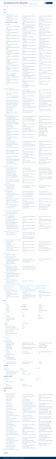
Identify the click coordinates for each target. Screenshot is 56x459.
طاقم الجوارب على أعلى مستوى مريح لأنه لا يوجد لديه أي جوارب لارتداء (28, 425)
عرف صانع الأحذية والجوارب (8, 190)
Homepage (50, 3)
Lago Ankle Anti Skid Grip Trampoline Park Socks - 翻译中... (29, 23)
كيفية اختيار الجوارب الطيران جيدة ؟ (27, 415)
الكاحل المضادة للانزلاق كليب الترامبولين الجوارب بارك (28, 55)
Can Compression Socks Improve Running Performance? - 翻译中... (28, 446)
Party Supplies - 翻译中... (8, 341)
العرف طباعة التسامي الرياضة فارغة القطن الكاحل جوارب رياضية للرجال (28, 297)
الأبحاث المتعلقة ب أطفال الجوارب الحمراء (11, 225)
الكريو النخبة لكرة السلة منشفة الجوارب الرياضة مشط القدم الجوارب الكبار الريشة (45, 102)
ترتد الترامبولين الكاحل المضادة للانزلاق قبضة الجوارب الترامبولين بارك (12, 63)
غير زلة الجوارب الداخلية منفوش (10, 169)
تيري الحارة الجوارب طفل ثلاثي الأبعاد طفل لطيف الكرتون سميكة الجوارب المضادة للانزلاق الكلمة (12, 227)
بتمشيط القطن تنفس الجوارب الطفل (10, 223)
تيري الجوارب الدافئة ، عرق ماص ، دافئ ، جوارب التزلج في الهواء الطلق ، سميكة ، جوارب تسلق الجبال (12, 97)
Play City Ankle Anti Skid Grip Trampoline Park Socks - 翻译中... (12, 60)
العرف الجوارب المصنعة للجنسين (9, 272)
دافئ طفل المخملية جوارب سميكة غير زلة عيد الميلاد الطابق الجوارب (45, 179)
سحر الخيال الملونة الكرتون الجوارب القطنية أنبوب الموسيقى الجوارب (12, 157)
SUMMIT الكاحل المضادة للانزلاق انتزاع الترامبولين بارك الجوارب (45, 54)
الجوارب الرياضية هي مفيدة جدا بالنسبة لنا (27, 394)
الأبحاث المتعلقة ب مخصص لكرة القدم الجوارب (12, 100)
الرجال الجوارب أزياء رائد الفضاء (26, 160)
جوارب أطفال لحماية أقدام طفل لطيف (27, 427)
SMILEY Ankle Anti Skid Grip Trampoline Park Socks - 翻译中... (45, 26)
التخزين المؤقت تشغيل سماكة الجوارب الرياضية (12, 204)
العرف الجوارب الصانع (7, 264)
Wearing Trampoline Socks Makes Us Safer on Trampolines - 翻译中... (45, 429)
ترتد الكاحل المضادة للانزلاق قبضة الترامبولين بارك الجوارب (12, 57)
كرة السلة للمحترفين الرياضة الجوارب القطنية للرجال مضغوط (28, 199)
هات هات (39, 315)
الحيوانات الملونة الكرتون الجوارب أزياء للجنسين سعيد (12, 148)
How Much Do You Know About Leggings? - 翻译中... (45, 432)
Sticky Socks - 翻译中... (42, 134)
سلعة (5, 300)
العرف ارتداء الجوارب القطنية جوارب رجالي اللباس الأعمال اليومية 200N (45, 245)
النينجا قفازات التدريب (9, 353)
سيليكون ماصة (8, 307)
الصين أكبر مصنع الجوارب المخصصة (10, 381)
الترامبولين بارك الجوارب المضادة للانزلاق (44, 30)
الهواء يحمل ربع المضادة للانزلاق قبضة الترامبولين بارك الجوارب (28, 43)
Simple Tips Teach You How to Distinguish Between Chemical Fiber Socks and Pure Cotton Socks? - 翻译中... (29, 442)
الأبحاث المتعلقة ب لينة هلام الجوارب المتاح (11, 213)
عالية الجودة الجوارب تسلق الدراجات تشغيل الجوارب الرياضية (29, 94)
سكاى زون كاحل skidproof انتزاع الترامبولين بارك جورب (45, 51)
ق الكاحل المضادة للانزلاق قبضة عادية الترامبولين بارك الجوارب (45, 68)
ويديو (36, 380)
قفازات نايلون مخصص (25, 351)
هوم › (5, 9)
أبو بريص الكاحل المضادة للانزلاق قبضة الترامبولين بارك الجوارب (28, 20)
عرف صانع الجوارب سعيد (8, 140)
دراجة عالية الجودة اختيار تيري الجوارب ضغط (11, 206)
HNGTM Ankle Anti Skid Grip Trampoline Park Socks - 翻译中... (12, 69)
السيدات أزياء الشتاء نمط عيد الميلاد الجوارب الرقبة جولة (28, 147)
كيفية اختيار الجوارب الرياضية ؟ (10, 430)
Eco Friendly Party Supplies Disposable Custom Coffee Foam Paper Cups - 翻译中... (29, 348)
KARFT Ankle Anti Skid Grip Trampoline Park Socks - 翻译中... (12, 80)
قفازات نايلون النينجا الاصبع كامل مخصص (27, 353)
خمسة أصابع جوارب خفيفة (9, 191)
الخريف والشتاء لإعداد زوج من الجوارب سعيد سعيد (28, 406)
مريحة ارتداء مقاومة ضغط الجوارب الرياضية (28, 201)
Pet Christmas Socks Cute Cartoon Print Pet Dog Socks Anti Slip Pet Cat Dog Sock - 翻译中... (12, 274)
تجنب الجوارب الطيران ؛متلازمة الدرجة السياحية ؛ (12, 440)
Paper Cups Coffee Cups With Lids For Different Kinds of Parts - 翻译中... (45, 344)
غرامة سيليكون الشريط (25, 308)
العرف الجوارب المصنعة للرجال (9, 257)
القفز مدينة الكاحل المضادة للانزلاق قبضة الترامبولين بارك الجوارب (45, 17)
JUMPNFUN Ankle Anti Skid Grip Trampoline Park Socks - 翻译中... (28, 70)
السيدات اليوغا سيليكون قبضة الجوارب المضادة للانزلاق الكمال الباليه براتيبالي (28, 127)
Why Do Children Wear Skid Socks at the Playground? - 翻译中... (44, 404)
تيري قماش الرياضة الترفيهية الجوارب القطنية (12, 103)
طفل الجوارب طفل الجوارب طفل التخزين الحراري (45, 219)
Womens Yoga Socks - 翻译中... (43, 135)
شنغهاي (23, 372)
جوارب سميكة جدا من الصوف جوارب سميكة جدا (28, 266)
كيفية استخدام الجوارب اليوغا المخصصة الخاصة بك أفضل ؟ (28, 413)
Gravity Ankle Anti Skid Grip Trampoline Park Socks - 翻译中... (28, 29)
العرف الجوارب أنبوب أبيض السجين (10, 263)
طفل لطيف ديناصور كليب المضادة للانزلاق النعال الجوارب (45, 217)
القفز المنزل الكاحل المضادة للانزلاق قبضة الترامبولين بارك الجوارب (44, 29)
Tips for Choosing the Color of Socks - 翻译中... (45, 422)
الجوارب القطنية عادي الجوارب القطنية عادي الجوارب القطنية (29, 163)
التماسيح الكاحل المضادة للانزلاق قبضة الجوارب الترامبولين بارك (12, 33)
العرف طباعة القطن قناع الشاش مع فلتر (11, 363)
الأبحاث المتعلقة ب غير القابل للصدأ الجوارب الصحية (29, 185)
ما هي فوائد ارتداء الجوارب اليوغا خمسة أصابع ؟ (12, 433)
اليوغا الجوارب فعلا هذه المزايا (26, 400)
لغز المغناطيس (8, 310)
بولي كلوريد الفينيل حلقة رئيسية (43, 310)
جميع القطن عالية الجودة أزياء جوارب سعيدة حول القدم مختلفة (28, 96)
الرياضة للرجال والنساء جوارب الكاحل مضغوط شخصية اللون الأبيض (45, 98)
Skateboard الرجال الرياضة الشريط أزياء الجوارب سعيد (12, 154)
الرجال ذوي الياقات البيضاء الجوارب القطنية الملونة (12, 250)
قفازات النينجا (6, 350)
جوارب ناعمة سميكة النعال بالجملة (10, 172)
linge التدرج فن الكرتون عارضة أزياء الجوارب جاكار (45, 153)
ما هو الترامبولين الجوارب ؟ (9, 412)
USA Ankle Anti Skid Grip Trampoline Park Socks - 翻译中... (12, 48)
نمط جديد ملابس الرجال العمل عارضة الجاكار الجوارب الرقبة (28, 251)
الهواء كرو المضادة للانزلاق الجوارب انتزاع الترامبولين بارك (29, 61)
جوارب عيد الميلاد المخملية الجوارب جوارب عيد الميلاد (28, 178)
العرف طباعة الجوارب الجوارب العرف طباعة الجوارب (44, 296)
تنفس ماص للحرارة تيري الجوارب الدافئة (11, 106)
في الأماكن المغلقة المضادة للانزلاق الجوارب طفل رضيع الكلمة (28, 217)
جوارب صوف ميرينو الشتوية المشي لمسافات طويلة (29, 106)
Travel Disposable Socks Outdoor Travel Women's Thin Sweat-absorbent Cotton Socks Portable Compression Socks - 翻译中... (12, 269)
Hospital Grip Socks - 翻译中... (26, 187)
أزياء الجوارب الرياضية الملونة (42, 163)
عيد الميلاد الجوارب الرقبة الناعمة (26, 169)
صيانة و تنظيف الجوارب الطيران (26, 409)
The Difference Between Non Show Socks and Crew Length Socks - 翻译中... (45, 435)
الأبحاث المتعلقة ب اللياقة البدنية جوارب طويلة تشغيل (45, 91)
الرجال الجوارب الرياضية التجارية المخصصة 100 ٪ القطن (28, 242)
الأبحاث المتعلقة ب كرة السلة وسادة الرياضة (11, 104)
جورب (5, 12)
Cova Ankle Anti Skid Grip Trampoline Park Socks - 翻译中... (29, 64)
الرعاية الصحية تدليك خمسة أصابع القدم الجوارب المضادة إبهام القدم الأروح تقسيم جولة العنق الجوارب (45, 194)
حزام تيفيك (5, 337)
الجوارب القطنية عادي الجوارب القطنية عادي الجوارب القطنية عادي (45, 148)
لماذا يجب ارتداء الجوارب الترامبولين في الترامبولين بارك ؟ (12, 435)
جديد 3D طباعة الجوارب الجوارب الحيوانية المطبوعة (29, 295)
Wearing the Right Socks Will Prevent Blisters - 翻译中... (45, 398)
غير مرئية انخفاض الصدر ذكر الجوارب (11, 232)
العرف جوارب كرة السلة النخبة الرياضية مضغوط (12, 101)
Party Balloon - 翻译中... (9, 347)
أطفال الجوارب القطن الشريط (10, 220)
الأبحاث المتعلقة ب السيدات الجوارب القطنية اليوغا (45, 126)
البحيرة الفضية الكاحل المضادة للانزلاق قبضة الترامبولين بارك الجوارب (44, 42)
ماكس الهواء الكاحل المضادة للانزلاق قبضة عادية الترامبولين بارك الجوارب (12, 51)
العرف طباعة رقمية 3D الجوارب (26, 293)
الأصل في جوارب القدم (9, 403)
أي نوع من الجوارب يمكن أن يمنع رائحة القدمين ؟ (28, 418)
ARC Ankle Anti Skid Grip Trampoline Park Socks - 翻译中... (29, 52)
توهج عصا (7, 304)
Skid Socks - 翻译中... (42, 132)
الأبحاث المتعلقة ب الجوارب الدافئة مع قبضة (28, 182)
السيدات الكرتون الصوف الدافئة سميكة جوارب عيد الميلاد (28, 150)
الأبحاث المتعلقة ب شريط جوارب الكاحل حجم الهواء (29, 269)
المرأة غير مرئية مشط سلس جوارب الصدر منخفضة (12, 283)
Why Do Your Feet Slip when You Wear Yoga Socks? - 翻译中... (28, 432)
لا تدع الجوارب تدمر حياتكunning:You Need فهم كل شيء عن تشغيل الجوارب (12, 422)
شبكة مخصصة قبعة (40, 318)
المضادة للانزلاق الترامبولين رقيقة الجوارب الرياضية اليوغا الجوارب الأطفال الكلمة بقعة (28, 31)
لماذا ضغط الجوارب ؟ (8, 400)
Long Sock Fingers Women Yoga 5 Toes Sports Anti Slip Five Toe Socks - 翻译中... (12, 120)
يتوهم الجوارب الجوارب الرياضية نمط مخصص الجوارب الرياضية (28, 248)
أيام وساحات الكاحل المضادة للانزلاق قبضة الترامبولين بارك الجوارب (44, 45)
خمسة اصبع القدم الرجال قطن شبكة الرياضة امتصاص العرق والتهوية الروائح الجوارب (28, 195)
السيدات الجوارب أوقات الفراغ (10, 245)
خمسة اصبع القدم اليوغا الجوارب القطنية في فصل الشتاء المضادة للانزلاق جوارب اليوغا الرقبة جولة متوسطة (28, 121)
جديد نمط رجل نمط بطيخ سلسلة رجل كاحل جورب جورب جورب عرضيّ (45, 260)
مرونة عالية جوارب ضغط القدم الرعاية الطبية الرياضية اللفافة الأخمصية (28, 204)
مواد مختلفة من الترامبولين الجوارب (10, 396)
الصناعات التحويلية (8, 388)
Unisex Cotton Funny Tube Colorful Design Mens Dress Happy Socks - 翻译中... (13, 151)
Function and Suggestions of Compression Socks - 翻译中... (45, 395)
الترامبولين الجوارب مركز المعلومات (9, 393)
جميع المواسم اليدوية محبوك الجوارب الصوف (12, 175)
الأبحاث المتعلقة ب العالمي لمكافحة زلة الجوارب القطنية (45, 117)
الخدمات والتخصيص (8, 376)
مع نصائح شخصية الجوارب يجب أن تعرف (11, 418)
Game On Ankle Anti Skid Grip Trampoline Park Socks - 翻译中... (12, 54)
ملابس (5, 313)
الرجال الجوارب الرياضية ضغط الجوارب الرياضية (12, 198)
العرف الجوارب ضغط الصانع (8, 197)
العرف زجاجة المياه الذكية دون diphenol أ (10, 327)
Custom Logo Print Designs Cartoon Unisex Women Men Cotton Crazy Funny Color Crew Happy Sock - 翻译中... (12, 144)
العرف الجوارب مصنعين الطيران (9, 184)
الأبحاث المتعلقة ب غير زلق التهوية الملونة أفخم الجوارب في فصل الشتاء (28, 175)
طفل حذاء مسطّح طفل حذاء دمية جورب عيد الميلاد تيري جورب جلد (28, 220)
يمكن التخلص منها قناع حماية (26, 363)
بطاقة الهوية (7, 335)
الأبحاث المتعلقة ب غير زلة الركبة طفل (44, 228)
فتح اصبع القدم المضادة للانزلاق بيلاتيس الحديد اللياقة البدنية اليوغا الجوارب (12, 132)
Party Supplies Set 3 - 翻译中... (10, 344)
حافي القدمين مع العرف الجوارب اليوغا (27, 403)
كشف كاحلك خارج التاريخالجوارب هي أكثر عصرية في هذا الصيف (12, 416)
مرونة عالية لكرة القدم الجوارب (10, 107)
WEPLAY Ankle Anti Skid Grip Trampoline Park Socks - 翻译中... (45, 48)
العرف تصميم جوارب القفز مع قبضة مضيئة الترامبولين (44, 82)
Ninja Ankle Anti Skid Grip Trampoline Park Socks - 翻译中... (13, 42)
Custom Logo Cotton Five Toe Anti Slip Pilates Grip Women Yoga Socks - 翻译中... (12, 117)
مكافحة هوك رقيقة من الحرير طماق (10, 254)
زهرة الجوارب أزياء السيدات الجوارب (43, 157)
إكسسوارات (6, 322)
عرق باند (40, 304)
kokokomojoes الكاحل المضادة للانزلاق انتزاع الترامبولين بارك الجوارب (45, 33)
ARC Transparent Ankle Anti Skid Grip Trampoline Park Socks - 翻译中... (11, 75)
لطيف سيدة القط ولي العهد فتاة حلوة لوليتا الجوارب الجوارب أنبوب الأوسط (45, 145)
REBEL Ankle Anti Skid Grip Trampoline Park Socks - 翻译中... (28, 82)
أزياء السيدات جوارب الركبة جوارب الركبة (11, 266)
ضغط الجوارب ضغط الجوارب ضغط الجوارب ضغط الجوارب (45, 199)
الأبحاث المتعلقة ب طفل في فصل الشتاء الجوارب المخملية (45, 175)
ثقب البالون (40, 307)
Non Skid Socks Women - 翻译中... (43, 131)
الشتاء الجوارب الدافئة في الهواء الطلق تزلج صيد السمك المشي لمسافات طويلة (28, 104)
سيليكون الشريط (23, 306)
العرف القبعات (40, 317)
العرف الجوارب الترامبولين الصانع (9, 14)
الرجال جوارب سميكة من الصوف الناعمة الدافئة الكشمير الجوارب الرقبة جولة (28, 261)
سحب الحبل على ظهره (25, 323)
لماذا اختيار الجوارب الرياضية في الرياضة (11, 409)
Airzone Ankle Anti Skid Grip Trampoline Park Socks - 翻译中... (12, 30)
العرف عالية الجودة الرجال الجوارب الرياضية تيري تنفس (28, 108)
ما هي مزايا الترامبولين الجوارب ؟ (10, 437)
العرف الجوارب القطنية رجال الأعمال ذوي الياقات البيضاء (28, 245)
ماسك (5, 360)
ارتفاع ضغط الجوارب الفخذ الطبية (43, 207)
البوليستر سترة (8, 316)
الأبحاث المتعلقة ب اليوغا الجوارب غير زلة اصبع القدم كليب (29, 132)
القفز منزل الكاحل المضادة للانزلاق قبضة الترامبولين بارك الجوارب (45, 23)
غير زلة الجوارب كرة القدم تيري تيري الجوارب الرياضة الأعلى (12, 113)
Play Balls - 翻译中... (7, 356)
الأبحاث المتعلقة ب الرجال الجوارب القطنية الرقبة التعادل (12, 297)
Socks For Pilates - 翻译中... (10, 126)
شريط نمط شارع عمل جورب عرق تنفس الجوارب (45, 110)
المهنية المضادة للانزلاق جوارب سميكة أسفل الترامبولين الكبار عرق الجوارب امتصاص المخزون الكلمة (45, 78)
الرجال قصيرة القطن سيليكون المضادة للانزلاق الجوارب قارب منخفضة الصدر (12, 282)
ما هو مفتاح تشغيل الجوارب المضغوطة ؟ (11, 425)
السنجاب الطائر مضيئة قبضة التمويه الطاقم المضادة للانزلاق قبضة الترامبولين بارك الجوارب (28, 26)
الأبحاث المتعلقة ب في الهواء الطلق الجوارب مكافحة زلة (13, 91)
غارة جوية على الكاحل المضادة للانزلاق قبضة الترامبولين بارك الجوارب (11, 20)
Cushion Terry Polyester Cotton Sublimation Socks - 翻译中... (12, 294)
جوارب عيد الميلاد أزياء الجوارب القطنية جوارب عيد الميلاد (12, 164)
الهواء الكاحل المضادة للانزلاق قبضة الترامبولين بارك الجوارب (29, 49)
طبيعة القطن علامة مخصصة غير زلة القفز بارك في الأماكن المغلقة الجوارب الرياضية (45, 71)
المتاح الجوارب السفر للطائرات (10, 188)
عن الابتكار (6, 365)
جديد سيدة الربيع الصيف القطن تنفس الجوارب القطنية (45, 151)
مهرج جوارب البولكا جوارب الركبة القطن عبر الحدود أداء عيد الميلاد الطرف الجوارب (12, 161)
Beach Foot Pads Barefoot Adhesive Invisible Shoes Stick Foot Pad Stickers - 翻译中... (28, 238)
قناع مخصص (40, 363)
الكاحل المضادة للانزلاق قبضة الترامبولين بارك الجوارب (45, 60)
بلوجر (5, 390)
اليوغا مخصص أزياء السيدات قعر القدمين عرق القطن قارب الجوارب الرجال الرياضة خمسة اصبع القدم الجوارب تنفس (45, 124)
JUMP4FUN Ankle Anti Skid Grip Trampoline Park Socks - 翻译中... (29, 58)
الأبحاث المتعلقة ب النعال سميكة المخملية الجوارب (45, 172)
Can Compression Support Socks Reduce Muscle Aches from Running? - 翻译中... (44, 425)
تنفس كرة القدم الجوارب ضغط (10, 207)
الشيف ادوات (7, 320)
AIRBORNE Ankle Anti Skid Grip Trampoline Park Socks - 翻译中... (29, 40)
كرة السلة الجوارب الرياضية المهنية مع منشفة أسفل (45, 100)
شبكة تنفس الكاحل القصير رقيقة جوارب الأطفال (12, 222)
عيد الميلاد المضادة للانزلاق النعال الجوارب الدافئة (45, 169)
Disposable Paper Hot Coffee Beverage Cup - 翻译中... (29, 345)
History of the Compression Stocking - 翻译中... (45, 421)
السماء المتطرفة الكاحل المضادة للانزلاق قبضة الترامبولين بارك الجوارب (45, 57)
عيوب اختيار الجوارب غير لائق (9, 427)
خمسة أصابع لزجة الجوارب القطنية (43, 191)
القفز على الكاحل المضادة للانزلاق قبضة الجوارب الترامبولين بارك (45, 63)
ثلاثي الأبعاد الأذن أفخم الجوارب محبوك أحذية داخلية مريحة (29, 172)
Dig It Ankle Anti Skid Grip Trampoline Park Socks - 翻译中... (13, 36)
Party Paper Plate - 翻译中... (43, 347)
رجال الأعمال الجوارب (9, 244)
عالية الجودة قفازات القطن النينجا (10, 354)
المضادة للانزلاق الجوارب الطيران (10, 185)
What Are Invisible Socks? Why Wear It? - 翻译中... (28, 435)
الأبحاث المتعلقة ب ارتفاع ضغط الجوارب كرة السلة (28, 91)
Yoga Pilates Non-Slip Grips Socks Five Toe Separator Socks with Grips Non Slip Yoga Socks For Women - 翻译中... (12, 124)
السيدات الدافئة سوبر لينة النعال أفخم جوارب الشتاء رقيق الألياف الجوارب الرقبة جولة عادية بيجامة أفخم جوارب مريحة (12, 181)
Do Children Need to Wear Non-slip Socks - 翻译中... (45, 401)
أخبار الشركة (22, 369)
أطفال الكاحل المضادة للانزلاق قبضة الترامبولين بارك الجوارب (12, 27)
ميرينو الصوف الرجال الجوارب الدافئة (43, 247)
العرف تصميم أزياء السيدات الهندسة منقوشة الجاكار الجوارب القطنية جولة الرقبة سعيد (29, 142)
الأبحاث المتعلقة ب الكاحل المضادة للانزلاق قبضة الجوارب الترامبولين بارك (12, 17)
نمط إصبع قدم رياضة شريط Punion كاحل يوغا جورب (28, 135)
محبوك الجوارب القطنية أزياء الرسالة (10, 141)
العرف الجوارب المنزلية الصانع (8, 166)
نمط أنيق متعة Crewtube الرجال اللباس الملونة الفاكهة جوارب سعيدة (28, 155)
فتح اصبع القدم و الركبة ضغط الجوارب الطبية (44, 204)
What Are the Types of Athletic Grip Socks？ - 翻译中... (45, 419)
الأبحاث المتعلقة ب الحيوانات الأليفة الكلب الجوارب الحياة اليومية (12, 277)
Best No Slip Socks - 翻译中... (43, 129)
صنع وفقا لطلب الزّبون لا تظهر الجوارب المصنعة (11, 231)
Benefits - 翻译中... (8, 24)
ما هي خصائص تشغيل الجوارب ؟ (10, 424)
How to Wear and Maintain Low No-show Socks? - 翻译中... (29, 429)
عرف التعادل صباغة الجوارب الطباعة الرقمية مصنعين (28, 289)
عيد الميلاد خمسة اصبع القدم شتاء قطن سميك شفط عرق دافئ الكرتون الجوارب (12, 195)
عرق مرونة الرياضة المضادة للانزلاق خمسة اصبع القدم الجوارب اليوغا (12, 138)
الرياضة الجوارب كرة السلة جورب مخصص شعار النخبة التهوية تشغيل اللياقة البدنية (28, 101)
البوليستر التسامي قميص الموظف (10, 319)
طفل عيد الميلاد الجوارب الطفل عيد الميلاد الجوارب (45, 226)
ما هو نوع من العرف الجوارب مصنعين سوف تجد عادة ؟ (29, 422)
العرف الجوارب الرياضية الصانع (9, 88)
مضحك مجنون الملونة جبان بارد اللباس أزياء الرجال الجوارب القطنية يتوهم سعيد (45, 160)
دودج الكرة (23, 326)
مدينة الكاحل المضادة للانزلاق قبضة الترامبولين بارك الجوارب (12, 83)
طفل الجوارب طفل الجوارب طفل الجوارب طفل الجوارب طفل (28, 229)
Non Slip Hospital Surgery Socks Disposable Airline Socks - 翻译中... (45, 186)
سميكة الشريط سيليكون (25, 309)
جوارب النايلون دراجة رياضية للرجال (27, 98)
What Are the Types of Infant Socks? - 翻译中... (45, 427)
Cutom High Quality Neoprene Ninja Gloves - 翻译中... (45, 352)
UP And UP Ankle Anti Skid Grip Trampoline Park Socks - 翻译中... (29, 34)
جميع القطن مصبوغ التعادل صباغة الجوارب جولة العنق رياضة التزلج (12, 292)
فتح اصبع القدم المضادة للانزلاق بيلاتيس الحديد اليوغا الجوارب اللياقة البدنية (12, 135)
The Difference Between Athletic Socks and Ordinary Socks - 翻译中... (45, 438)
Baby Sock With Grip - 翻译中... (43, 128)
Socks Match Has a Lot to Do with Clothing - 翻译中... (45, 441)
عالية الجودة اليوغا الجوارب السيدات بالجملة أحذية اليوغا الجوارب (28, 124)
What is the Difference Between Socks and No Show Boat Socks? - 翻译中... (45, 444)
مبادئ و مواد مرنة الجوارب (9, 397)
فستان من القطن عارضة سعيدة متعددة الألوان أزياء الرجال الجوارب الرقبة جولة (12, 248)
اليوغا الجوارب (8, 129)
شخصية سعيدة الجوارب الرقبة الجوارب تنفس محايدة (13, 159)
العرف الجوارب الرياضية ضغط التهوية (11, 200)
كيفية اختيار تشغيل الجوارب (9, 428)
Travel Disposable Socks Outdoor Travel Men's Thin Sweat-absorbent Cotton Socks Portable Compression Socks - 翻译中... (12, 260)
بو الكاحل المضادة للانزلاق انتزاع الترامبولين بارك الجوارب (12, 66)
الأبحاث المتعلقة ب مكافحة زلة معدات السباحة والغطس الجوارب (45, 224)
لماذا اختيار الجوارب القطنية (9, 406)
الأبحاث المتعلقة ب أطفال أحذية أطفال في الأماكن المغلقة (45, 221)
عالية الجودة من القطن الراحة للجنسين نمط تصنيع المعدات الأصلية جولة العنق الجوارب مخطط (45, 249)
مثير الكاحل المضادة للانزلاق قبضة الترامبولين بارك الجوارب (45, 66)
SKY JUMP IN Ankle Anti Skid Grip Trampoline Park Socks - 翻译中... (28, 86)
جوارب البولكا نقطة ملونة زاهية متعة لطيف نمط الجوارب (28, 158)
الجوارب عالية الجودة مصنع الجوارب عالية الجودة (45, 162)
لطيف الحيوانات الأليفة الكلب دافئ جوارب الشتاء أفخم (12, 178)
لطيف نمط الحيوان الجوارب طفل (10, 216)
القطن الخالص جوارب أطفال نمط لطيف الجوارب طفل (28, 226)
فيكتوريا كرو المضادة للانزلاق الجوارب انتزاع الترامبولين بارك (11, 45)
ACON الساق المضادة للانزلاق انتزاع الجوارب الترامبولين (28, 37)
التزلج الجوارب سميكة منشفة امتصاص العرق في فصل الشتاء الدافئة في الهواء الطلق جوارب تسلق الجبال (45, 106)
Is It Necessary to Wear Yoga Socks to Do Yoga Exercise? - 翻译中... (29, 438)
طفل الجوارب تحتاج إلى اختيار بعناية (10, 446)
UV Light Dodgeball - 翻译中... (10, 357)
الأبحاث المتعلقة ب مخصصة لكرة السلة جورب (45, 95)
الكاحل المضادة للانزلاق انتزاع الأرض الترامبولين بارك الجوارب (45, 36)
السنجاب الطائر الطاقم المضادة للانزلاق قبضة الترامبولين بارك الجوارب (28, 73)
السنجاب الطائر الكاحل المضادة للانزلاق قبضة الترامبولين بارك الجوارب (28, 67)
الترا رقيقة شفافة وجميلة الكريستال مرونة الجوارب (29, 267)
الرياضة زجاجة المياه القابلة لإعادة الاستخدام (11, 333)
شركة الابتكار (7, 384)
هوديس (23, 316)
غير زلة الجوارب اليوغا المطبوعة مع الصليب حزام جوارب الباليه (45, 120)
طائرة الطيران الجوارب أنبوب (9, 187)
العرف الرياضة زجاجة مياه (8, 330)
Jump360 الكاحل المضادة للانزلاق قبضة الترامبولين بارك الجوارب (12, 39)
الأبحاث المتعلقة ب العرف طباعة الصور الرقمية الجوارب (45, 293)
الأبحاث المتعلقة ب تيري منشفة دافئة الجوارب (12, 128)
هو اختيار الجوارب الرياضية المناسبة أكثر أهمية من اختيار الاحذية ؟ (28, 397)
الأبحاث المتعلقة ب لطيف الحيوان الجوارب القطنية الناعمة (28, 223)
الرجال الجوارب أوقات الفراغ (9, 241)
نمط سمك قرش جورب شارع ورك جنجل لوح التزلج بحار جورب (45, 155)
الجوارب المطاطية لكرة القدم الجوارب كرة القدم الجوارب (45, 94)
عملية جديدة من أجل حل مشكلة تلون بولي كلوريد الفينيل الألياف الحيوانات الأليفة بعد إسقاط (12, 372)
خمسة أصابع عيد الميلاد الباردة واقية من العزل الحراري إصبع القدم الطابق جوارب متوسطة (28, 192)
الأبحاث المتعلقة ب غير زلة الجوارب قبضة (27, 129)
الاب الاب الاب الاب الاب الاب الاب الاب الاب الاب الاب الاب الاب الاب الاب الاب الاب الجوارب (45, 242)
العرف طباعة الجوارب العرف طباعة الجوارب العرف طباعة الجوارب (29, 292)
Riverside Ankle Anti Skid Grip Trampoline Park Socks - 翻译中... (28, 17)
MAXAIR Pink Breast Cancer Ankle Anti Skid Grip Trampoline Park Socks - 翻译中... (29, 76)
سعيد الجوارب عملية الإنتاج (9, 443)
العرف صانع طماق (6, 253)
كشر (23, 325)
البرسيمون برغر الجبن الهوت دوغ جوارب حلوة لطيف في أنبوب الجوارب (45, 142)
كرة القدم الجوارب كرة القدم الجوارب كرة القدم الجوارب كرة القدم (12, 94)
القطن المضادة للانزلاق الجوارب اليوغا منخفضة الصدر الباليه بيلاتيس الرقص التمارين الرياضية (29, 117)
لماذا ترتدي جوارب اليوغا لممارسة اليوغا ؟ (11, 431)
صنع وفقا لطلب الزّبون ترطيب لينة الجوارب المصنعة (12, 210)
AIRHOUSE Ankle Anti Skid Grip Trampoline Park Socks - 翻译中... (29, 46)
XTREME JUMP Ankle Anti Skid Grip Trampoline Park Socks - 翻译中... (45, 20)
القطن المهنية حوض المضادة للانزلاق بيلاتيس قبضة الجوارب (45, 74)
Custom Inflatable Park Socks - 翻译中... (11, 22)
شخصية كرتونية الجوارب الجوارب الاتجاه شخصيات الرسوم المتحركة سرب (28, 153)
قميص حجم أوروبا (24, 384)
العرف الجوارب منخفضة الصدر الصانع (10, 279)
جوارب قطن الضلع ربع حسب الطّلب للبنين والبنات (12, 219)
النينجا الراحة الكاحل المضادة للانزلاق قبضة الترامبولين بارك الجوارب (44, 39)
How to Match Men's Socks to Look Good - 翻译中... (45, 415)
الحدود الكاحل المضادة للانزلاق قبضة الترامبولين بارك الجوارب (29, 79)
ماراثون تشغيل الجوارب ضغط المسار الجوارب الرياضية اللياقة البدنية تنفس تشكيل (28, 111)
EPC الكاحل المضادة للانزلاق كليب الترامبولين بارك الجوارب (12, 72)
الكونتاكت (6, 452)
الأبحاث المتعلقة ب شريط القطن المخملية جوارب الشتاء (28, 181)
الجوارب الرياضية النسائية (9, 110)
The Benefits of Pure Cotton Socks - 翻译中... (45, 412)
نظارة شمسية (24, 304)
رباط (23, 328)
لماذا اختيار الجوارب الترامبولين (10, 394)
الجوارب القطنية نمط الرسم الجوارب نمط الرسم (28, 144)
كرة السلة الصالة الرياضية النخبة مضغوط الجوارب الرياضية (12, 202)
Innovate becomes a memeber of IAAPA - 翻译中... (11, 450)
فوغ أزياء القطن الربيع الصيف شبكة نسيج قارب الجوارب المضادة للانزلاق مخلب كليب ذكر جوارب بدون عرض (28, 234)
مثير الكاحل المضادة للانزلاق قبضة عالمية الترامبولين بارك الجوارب (12, 78)
